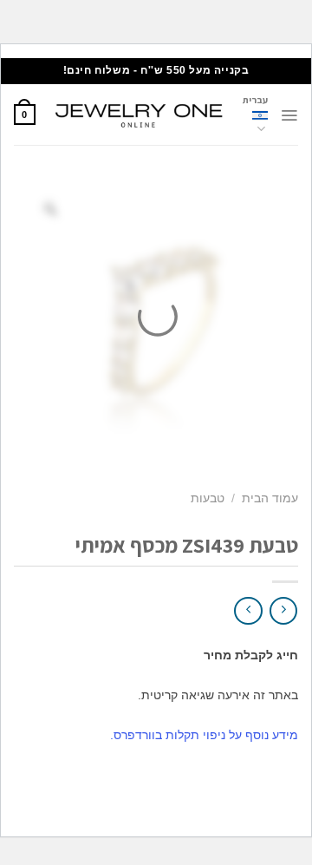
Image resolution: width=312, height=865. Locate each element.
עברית (255, 100)
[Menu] (289, 115)
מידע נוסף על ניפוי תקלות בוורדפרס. (204, 735)
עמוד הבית (270, 498)
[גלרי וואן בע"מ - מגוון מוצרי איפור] (139, 114)
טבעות (207, 498)
